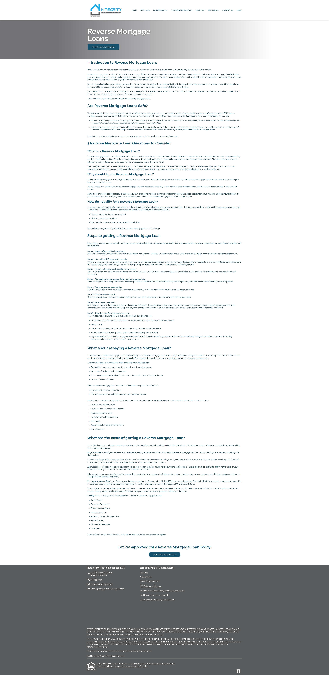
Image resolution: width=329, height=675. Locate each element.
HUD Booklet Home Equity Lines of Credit (157, 600)
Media (239, 10)
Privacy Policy (146, 577)
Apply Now (145, 10)
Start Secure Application (103, 47)
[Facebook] (238, 671)
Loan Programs (160, 10)
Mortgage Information (181, 10)
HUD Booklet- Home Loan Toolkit (154, 595)
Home (134, 10)
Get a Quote (213, 10)
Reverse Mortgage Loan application (120, 269)
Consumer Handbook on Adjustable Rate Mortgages (162, 591)
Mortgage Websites (105, 666)
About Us (200, 10)
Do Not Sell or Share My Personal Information (106, 656)
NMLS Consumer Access (150, 586)
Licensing (144, 573)
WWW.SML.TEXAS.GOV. (97, 647)
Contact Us (227, 10)
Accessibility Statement (149, 582)
